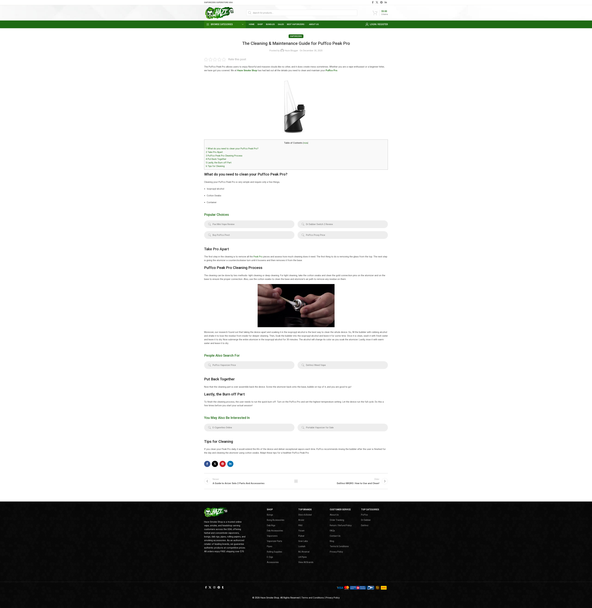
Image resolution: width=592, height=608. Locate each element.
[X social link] (377, 2)
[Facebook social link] (373, 2)
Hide (306, 143)
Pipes (269, 546)
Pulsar (301, 536)
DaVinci (364, 525)
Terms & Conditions (339, 546)
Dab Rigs (271, 525)
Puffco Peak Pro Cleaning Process (224, 155)
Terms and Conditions (313, 597)
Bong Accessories (275, 520)
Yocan (301, 530)
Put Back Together (216, 159)
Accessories (273, 562)
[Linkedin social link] (386, 2)
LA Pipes (302, 557)
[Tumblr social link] (222, 587)
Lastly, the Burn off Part (218, 162)
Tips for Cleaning (215, 166)
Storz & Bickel (305, 515)
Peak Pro (258, 256)
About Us (334, 515)
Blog (332, 541)
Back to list (296, 481)
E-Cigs (270, 557)
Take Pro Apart (214, 152)
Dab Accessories (275, 530)
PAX (300, 525)
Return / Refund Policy (341, 525)
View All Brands (305, 562)
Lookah (301, 546)
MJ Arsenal (303, 552)
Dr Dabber (366, 520)
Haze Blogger (291, 50)
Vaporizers (296, 36)
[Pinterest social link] (381, 2)
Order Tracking (337, 520)
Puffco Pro (331, 70)
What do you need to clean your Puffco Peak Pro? (232, 148)
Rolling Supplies (274, 552)
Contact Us (335, 536)
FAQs (332, 530)
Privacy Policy (336, 552)
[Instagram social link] (214, 587)
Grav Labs (303, 541)
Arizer (301, 520)
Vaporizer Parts (274, 541)
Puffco (364, 515)
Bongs (270, 515)
